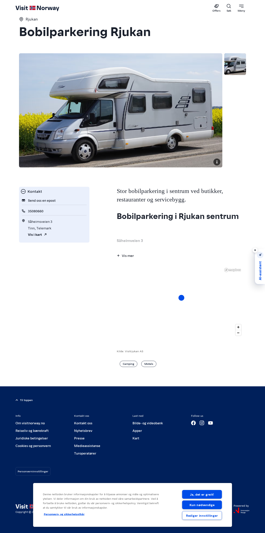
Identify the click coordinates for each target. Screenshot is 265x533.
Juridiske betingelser (32, 438)
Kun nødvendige (202, 505)
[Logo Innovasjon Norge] (241, 510)
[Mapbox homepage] (232, 270)
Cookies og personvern (33, 445)
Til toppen (26, 400)
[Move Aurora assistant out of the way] (255, 250)
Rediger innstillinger (202, 515)
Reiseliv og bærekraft (32, 430)
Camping (128, 363)
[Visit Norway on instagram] (202, 423)
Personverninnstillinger (33, 471)
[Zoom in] (238, 327)
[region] (132, 505)
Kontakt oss (83, 423)
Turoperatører (85, 453)
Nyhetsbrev (83, 430)
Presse (79, 438)
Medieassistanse (87, 445)
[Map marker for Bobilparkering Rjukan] (181, 298)
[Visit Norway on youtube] (210, 423)
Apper (137, 430)
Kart (135, 438)
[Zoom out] (238, 333)
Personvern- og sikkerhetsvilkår (64, 514)
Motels (148, 363)
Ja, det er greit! (202, 494)
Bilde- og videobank (147, 423)
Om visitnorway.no (30, 423)
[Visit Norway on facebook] (193, 423)
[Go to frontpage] (44, 8)
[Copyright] (216, 161)
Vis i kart (35, 234)
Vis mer (128, 255)
